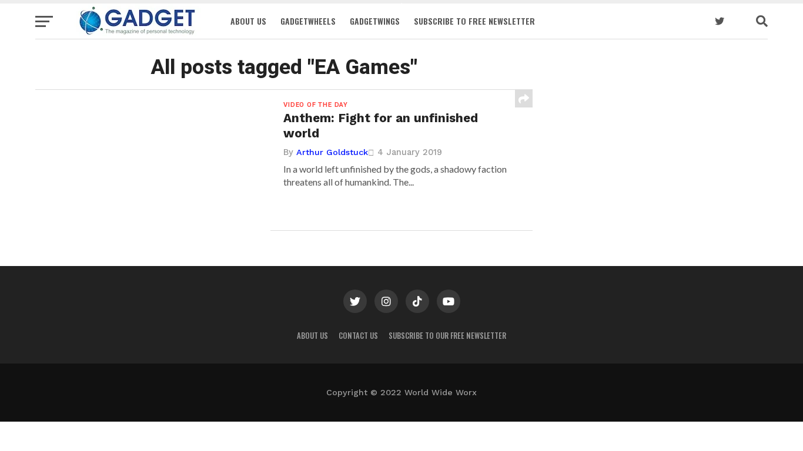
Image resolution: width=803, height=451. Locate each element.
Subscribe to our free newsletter (447, 335)
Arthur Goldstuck (332, 152)
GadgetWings (375, 21)
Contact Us (358, 335)
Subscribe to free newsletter (474, 21)
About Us (248, 21)
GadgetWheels (308, 21)
